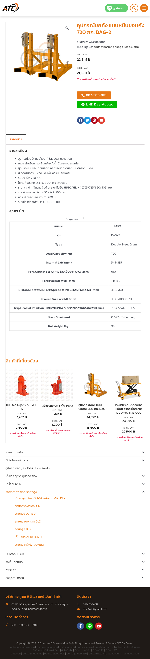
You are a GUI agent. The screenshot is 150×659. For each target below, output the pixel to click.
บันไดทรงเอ (121, 647)
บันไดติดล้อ (67, 650)
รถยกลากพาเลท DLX (28, 521)
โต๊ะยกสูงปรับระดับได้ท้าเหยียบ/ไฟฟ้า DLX (40, 498)
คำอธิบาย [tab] (16, 139)
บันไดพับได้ (98, 650)
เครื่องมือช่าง (13, 484)
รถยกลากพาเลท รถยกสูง (21, 492)
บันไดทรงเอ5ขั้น (83, 650)
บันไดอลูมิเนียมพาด (32, 653)
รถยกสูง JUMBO (25, 513)
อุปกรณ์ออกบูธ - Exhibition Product (28, 468)
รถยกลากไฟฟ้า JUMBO (29, 544)
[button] (67, 28)
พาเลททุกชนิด (14, 452)
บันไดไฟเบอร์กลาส (16, 460)
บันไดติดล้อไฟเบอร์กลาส (22, 647)
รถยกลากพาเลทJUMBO (29, 506)
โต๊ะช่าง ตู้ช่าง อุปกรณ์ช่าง (21, 476)
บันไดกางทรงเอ (85, 647)
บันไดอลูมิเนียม (14, 554)
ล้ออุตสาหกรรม (14, 578)
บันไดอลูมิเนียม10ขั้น (54, 653)
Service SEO (114, 643)
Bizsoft (130, 643)
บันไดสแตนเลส (96, 653)
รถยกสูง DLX (23, 529)
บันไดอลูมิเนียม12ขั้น (77, 653)
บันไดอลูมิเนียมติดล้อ (47, 647)
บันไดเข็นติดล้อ (67, 647)
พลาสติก (10, 570)
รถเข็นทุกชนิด (14, 562)
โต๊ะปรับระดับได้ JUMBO (29, 537)
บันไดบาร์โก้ (111, 650)
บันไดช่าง (37, 650)
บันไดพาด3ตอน (131, 653)
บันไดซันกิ (16, 653)
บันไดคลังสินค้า (113, 653)
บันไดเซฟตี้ (134, 647)
